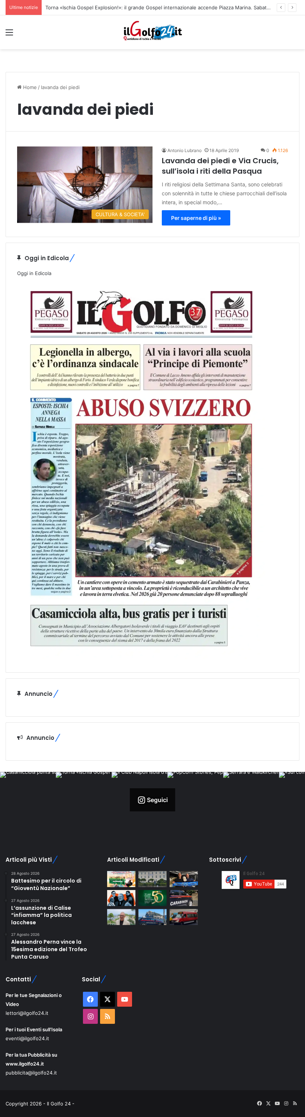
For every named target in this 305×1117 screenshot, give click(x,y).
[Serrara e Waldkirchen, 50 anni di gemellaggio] (152, 898)
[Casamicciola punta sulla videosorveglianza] (152, 879)
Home (29, 87)
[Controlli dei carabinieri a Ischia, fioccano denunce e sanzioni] (152, 917)
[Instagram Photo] (28, 800)
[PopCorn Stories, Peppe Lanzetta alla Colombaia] (121, 898)
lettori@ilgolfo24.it (27, 1013)
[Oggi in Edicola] (141, 657)
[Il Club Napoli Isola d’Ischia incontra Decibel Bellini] (184, 879)
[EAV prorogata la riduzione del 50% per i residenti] (184, 917)
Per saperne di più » (196, 218)
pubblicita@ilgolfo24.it (31, 1073)
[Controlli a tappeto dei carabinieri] (184, 898)
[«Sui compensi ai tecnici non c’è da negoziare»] (121, 917)
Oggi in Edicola (34, 273)
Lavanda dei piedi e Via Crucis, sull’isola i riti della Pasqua (220, 165)
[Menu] (9, 34)
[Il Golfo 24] (152, 32)
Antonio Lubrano (184, 150)
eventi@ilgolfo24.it (27, 1038)
